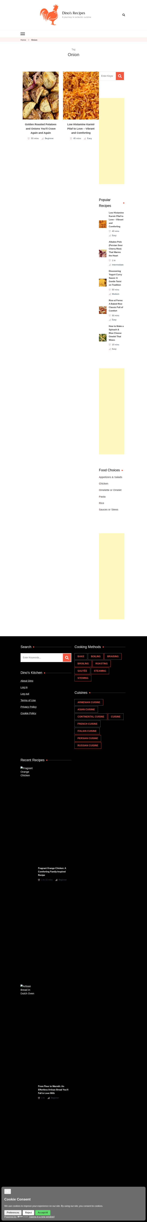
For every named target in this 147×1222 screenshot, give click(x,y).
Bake (81, 656)
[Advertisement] (111, 141)
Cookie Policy (28, 713)
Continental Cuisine (91, 716)
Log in (24, 687)
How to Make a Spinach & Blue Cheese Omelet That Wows (116, 333)
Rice (101, 503)
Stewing (83, 678)
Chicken (103, 483)
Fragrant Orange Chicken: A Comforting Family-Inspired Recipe (52, 871)
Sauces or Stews (108, 509)
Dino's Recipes (73, 13)
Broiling (83, 663)
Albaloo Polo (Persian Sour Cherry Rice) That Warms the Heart (116, 249)
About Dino (27, 680)
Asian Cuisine (86, 709)
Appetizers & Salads (110, 477)
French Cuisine (87, 724)
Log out (25, 693)
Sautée (82, 671)
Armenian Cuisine (89, 702)
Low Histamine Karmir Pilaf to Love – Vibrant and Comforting (81, 128)
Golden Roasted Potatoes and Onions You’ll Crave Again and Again (40, 128)
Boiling (95, 656)
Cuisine (115, 716)
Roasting (101, 663)
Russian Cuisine (88, 745)
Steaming (100, 671)
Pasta (102, 496)
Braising (113, 656)
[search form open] (123, 15)
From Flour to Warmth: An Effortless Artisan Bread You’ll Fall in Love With (53, 1089)
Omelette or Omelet (110, 490)
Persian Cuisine (88, 738)
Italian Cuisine (87, 731)
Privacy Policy (29, 706)
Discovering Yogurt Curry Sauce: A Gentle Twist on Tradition (115, 278)
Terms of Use (28, 700)
